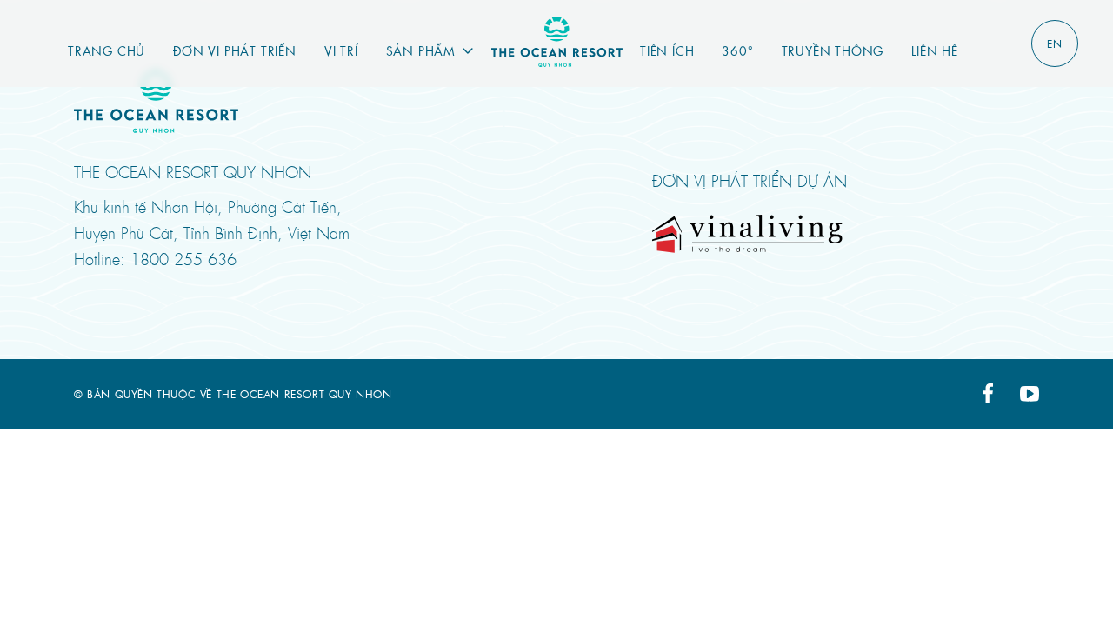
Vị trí (341, 50)
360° (737, 50)
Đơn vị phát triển (235, 50)
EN (1055, 43)
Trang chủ (106, 50)
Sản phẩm (421, 50)
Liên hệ (934, 50)
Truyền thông (833, 50)
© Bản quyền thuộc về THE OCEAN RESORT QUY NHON (233, 394)
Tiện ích (667, 50)
